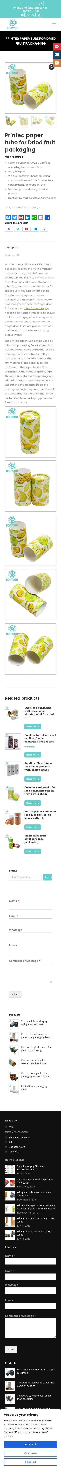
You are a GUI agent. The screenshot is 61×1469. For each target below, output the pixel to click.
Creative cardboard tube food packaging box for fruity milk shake (39, 790)
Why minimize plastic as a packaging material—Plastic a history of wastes (36, 1207)
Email (13, 916)
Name (14, 900)
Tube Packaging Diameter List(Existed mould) (30, 1168)
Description (12, 247)
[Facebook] (9, 229)
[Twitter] (18, 229)
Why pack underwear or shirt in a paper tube (34, 1194)
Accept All (30, 1444)
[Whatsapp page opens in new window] (28, 15)
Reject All (30, 1462)
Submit (15, 994)
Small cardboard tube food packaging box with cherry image (38, 766)
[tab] (30, 246)
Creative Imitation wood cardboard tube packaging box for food (40, 738)
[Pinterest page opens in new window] (33, 15)
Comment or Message (24, 961)
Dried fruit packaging (27, 207)
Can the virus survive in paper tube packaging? (35, 1181)
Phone (13, 945)
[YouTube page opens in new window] (22, 15)
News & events (14, 1159)
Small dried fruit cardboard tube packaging (35, 839)
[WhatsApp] (44, 229)
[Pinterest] (26, 229)
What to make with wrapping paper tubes (35, 1220)
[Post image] (10, 1169)
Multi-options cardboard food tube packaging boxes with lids (40, 815)
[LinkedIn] (35, 229)
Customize (30, 1453)
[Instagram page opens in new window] (39, 15)
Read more (32, 726)
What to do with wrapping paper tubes (34, 1233)
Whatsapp (15, 930)
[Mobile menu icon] (54, 25)
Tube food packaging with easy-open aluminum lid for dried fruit (39, 712)
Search (13, 870)
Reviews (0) (12, 255)
